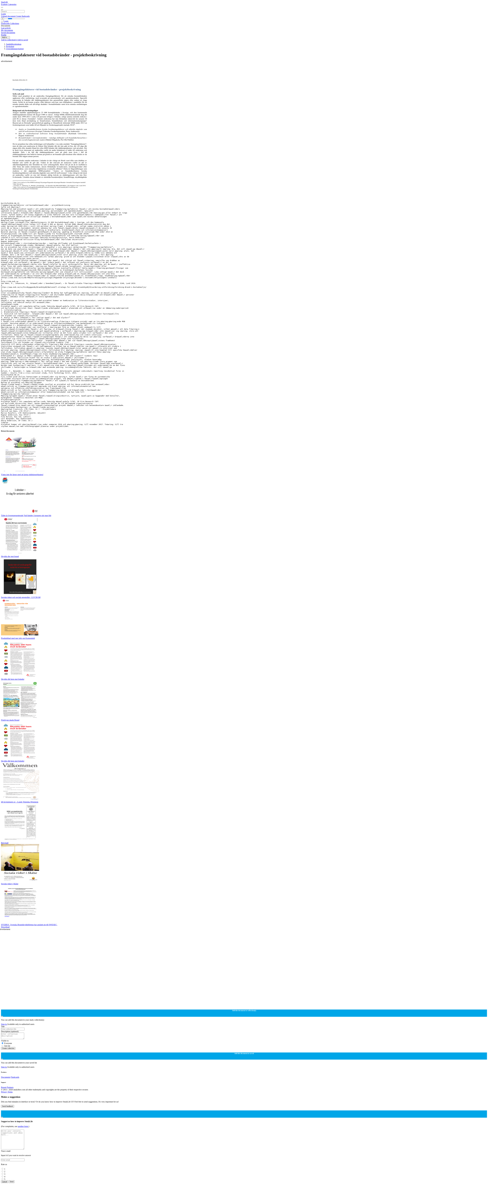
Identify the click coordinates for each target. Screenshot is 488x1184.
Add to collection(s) (9, 40)
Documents (5, 1077)
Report (3, 1087)
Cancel (4, 1182)
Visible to (5, 1041)
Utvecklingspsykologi (15, 49)
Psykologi (10, 46)
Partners (10, 1087)
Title (3, 1026)
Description (10, 1031)
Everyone (8, 1043)
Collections (14, 23)
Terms (10, 1092)
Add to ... (5, 37)
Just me (7, 1046)
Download (5, 927)
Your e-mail (5, 1151)
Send (11, 1182)
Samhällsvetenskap (13, 44)
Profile (3, 35)
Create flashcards (23, 16)
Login (3, 14)
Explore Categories (8, 4)
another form (23, 1126)
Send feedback (7, 1106)
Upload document (8, 16)
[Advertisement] (77, 68)
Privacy (4, 1092)
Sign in (4, 1024)
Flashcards (5, 23)
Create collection (8, 1048)
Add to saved (22, 40)
